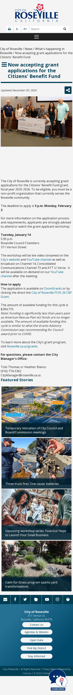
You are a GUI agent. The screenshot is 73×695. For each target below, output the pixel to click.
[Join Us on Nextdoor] (36, 599)
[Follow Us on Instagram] (57, 599)
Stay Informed (36, 656)
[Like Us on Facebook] (15, 599)
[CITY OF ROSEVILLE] (36, 13)
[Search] (65, 29)
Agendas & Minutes (36, 632)
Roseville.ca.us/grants (22, 346)
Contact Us (36, 624)
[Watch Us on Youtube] (47, 599)
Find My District (36, 648)
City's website (10, 259)
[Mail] (5, 599)
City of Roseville (11, 49)
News (29, 49)
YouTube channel (39, 259)
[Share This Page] (68, 90)
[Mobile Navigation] (36, 37)
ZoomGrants (53, 288)
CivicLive (26, 673)
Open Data (36, 640)
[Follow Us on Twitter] (25, 599)
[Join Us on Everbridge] (68, 599)
